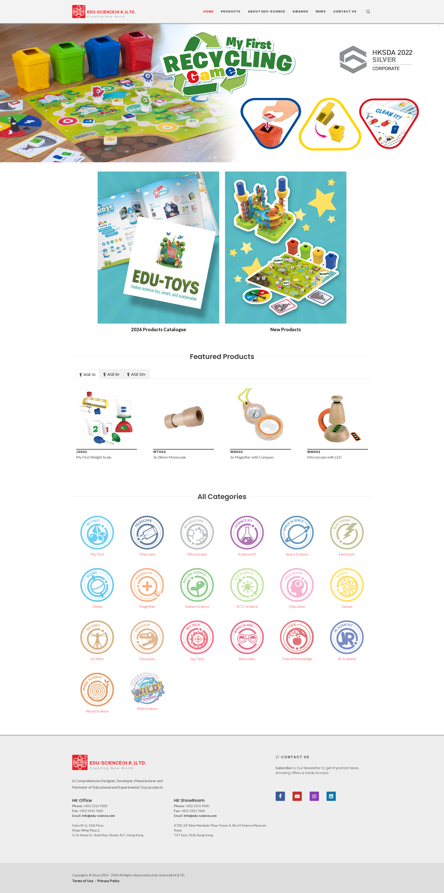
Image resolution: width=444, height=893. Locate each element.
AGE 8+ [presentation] (113, 374)
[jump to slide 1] (215, 157)
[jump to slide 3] (224, 157)
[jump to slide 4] (229, 157)
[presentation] (64, 427)
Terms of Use (82, 881)
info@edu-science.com (98, 816)
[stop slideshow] (234, 157)
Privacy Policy (108, 881)
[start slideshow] (210, 157)
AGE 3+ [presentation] (89, 374)
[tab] (88, 374)
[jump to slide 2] (219, 157)
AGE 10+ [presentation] (138, 374)
